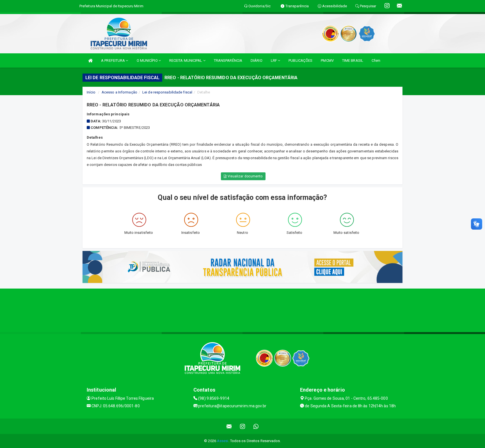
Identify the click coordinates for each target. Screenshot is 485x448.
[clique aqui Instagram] (243, 426)
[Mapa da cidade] (242, 310)
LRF (274, 60)
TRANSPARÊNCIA (228, 60)
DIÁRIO (256, 60)
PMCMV (327, 60)
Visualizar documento (245, 176)
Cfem (376, 60)
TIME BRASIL (352, 60)
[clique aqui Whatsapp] (256, 426)
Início (91, 92)
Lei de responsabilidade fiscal (167, 92)
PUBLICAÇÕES (300, 60)
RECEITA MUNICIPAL (186, 60)
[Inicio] (90, 60)
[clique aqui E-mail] (229, 426)
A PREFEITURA (113, 60)
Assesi (222, 441)
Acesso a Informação (119, 92)
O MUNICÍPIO (148, 60)
